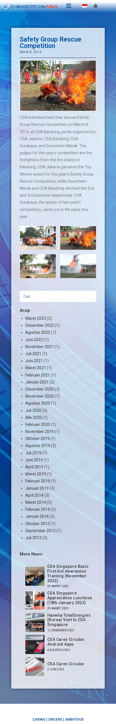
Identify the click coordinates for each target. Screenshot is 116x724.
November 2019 (39, 431)
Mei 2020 (33, 417)
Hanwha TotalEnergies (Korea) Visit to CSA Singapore (69, 620)
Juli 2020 (33, 410)
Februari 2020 (37, 424)
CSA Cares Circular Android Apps (65, 641)
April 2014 (34, 495)
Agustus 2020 (37, 403)
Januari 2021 (37, 382)
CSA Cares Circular (65, 664)
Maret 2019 (35, 474)
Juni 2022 (34, 339)
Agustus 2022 (37, 332)
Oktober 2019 (37, 438)
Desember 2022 (39, 325)
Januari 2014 (37, 516)
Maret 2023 (35, 318)
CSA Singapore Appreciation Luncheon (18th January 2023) (69, 598)
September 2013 (40, 530)
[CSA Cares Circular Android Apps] (34, 644)
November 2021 (39, 346)
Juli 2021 (33, 353)
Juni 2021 (34, 360)
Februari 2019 (37, 481)
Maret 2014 (35, 502)
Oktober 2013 (37, 523)
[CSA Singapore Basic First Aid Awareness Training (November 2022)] (34, 576)
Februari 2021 (37, 375)
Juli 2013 (33, 537)
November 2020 (39, 396)
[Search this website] (58, 296)
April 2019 (34, 467)
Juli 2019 (33, 453)
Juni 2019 (34, 460)
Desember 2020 (39, 389)
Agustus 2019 (37, 445)
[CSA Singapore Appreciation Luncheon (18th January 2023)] (34, 600)
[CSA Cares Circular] (34, 666)
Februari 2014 (37, 509)
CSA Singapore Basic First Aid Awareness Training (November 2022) (68, 573)
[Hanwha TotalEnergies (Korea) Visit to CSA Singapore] (34, 622)
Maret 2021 (35, 368)
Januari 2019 (37, 488)
